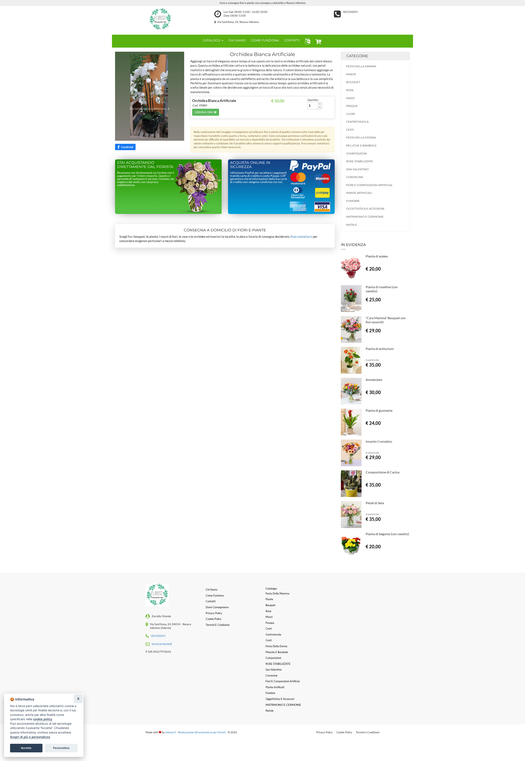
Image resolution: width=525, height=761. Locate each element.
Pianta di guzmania (379, 410)
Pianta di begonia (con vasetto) (387, 534)
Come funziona (215, 595)
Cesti (350, 129)
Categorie (357, 56)
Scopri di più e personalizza (30, 737)
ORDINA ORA (204, 112)
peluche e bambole (361, 145)
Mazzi (350, 98)
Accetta (26, 748)
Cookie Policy (344, 732)
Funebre (353, 200)
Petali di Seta (375, 503)
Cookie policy (213, 618)
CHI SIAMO (237, 40)
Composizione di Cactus (383, 472)
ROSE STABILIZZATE (359, 161)
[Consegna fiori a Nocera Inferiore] (160, 19)
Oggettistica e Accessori (365, 208)
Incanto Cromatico (379, 441)
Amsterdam (374, 380)
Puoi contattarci (301, 236)
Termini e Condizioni (367, 732)
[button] (306, 41)
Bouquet (353, 82)
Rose (350, 90)
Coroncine (354, 177)
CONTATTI (292, 40)
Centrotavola (357, 121)
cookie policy (42, 719)
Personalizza (61, 748)
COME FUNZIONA (265, 40)
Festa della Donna (361, 137)
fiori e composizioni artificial (369, 185)
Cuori (350, 113)
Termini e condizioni (217, 624)
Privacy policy (214, 613)
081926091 (350, 12)
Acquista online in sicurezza (250, 164)
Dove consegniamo (217, 607)
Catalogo (212, 40)
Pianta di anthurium (380, 349)
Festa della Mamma (361, 66)
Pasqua (351, 105)
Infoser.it (170, 732)
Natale (351, 224)
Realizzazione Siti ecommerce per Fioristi (202, 732)
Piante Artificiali (359, 192)
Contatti (211, 601)
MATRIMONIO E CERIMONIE (365, 216)
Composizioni (356, 153)
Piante (351, 74)
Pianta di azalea (377, 256)
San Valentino (357, 169)
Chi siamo (211, 589)
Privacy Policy (324, 732)
